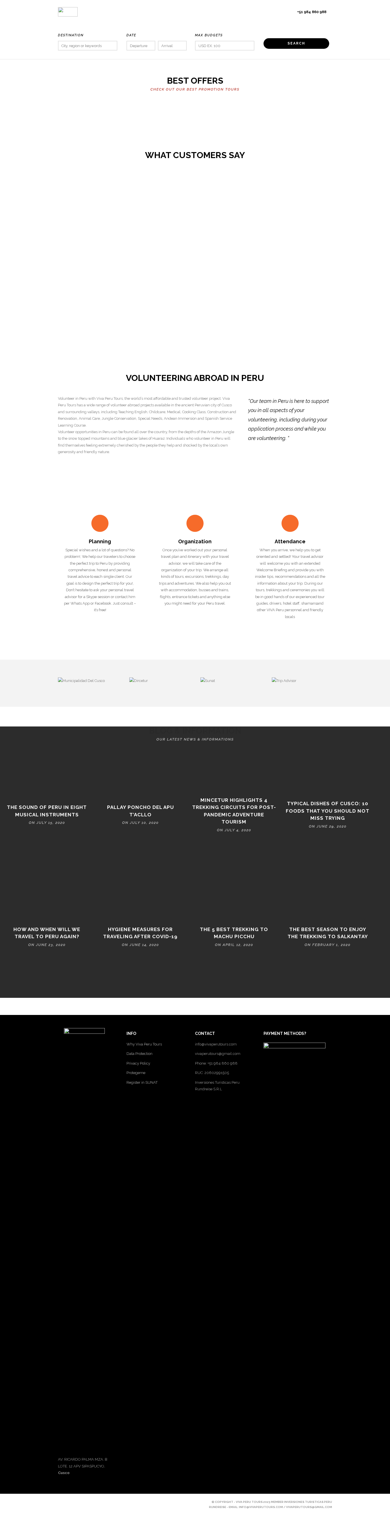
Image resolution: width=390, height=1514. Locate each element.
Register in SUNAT (142, 1082)
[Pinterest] (80, 1501)
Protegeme (135, 1073)
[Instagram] (90, 1501)
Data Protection (139, 1053)
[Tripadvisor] (99, 1501)
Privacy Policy (138, 1063)
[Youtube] (70, 1501)
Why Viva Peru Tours (144, 1044)
